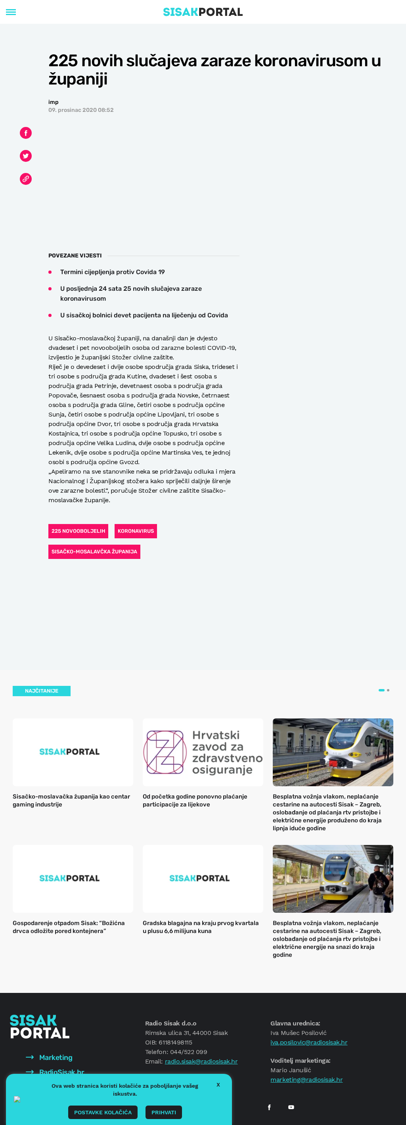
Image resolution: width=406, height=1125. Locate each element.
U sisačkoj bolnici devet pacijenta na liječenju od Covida (144, 315)
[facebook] (269, 1107)
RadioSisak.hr (61, 1072)
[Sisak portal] (203, 11)
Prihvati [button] (163, 1112)
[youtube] (291, 1107)
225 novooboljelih (78, 531)
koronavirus (136, 531)
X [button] (218, 1084)
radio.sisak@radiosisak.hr (201, 1061)
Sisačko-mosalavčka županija (94, 552)
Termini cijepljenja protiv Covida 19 (112, 272)
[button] (382, 690)
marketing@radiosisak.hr (306, 1079)
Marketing (55, 1057)
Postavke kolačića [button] (103, 1112)
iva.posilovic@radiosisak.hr (308, 1042)
